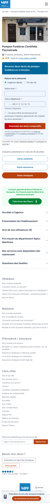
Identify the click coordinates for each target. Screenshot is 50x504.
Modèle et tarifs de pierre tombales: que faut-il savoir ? (25, 327)
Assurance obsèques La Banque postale (19, 353)
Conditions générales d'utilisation (15, 390)
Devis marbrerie (25, 159)
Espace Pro (7, 415)
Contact (5, 386)
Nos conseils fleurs (10, 407)
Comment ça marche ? (11, 383)
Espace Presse (8, 425)
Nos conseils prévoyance (12, 343)
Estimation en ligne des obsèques (20, 460)
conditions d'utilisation (27, 134)
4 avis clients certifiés (27, 58)
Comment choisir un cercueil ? (14, 287)
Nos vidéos (6, 404)
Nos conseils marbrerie (11, 313)
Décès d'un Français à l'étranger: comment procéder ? (24, 294)
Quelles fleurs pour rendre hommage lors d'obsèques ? (25, 290)
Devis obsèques (25, 175)
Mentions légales (9, 397)
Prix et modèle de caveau (12, 317)
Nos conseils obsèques (11, 283)
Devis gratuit (10, 466)
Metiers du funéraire (10, 418)
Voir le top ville (8, 376)
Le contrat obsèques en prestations (17, 356)
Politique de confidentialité (13, 393)
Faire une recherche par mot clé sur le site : (20, 437)
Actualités (6, 400)
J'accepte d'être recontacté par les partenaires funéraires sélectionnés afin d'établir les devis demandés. (25, 116)
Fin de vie (31, 82)
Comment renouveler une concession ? (18, 320)
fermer (40, 487)
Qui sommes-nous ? (10, 379)
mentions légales (26, 141)
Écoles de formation (10, 422)
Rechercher (42, 441)
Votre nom (16, 88)
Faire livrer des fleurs (27, 201)
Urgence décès (14, 82)
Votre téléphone (19, 99)
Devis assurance (25, 167)
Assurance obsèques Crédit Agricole (17, 360)
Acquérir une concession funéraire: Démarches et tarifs (25, 324)
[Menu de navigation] (46, 4)
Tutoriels (5, 411)
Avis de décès (8, 297)
